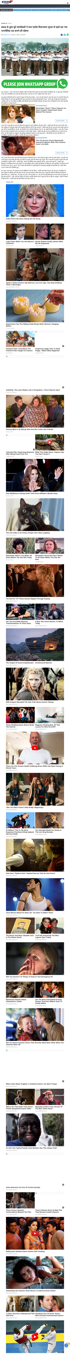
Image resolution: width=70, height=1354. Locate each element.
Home (3, 23)
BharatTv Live (7, 34)
